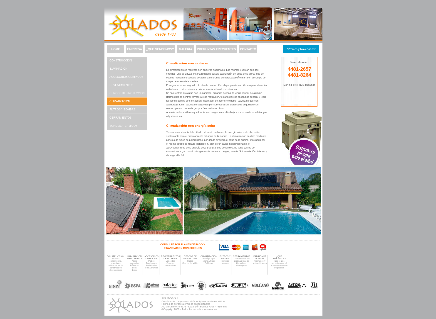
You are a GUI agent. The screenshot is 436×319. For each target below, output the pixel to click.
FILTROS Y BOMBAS (122, 109)
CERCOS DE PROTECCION (127, 93)
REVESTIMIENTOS (121, 85)
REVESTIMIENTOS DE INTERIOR (170, 257)
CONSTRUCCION (120, 60)
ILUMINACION (118, 68)
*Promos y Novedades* (301, 49)
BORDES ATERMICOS (123, 125)
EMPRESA (134, 49)
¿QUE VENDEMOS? (160, 49)
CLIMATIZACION (209, 256)
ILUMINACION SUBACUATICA (134, 257)
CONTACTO (248, 49)
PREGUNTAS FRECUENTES (216, 49)
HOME (115, 49)
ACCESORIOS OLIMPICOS (126, 76)
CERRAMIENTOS (120, 117)
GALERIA (185, 49)
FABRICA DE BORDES (259, 257)
